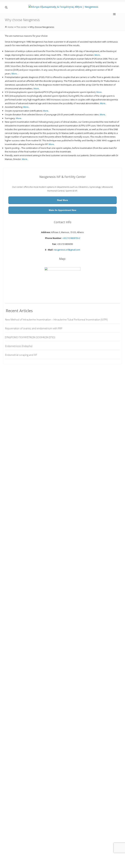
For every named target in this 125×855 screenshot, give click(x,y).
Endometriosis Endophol (18, 346)
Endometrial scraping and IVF (21, 354)
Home (11, 27)
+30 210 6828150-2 (71, 238)
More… (15, 73)
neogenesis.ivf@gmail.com (67, 249)
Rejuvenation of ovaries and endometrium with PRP (33, 328)
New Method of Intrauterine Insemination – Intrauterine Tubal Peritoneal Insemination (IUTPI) (56, 319)
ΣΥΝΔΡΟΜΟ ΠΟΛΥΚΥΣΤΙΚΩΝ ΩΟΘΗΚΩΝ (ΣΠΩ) (30, 337)
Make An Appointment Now (62, 210)
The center (21, 27)
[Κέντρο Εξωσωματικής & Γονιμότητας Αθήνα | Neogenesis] (63, 7)
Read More (62, 200)
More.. (98, 54)
